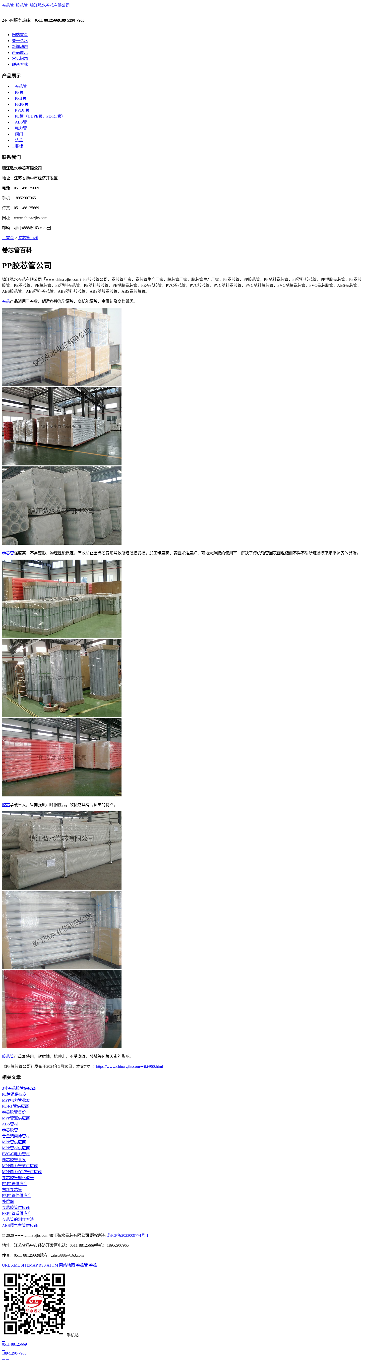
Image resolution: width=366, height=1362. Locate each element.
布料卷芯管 (12, 1190)
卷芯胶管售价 (14, 1112)
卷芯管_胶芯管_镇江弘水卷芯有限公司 (36, 5)
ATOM (52, 1265)
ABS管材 (10, 1124)
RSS (42, 1265)
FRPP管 (20, 104)
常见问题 (20, 58)
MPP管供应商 (14, 1142)
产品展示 (20, 52)
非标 (17, 146)
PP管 (17, 92)
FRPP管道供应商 (16, 1213)
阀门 (17, 134)
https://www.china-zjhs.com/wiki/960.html (129, 1066)
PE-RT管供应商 (15, 1106)
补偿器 (8, 1201)
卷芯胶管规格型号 (18, 1178)
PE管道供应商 (14, 1094)
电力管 (19, 128)
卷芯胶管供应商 (16, 1207)
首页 (8, 238)
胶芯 (6, 805)
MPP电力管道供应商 (20, 1166)
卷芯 (6, 301)
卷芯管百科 (28, 238)
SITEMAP (29, 1265)
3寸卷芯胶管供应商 (19, 1088)
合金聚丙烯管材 (16, 1136)
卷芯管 (19, 86)
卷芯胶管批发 (14, 1160)
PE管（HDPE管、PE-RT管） (38, 116)
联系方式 (20, 64)
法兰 (17, 140)
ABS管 (19, 122)
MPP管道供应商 (16, 1118)
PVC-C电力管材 (16, 1154)
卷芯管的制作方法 (18, 1219)
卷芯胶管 (10, 1130)
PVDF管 (20, 110)
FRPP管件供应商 (16, 1196)
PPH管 (19, 98)
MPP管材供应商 (16, 1148)
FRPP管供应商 (14, 1184)
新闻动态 (20, 46)
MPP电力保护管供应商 (22, 1172)
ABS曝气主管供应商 (20, 1225)
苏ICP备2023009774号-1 (127, 1235)
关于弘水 (20, 41)
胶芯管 (8, 1056)
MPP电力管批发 (16, 1100)
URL (6, 1265)
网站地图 (67, 1265)
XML (15, 1265)
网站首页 (20, 35)
